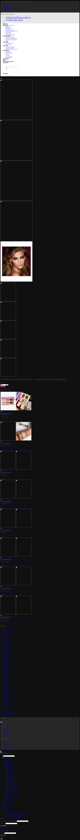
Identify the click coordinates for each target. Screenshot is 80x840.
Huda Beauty (6, 641)
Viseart (5, 658)
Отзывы (5, 6)
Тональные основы (8, 712)
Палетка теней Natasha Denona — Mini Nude (12, 448)
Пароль (2, 823)
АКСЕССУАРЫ (6, 662)
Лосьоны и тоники (8, 688)
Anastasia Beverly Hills (11, 31)
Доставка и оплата (8, 61)
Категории (6, 766)
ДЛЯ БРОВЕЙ (6, 36)
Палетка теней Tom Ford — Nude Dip (10, 535)
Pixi (4, 651)
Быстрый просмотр (5, 413)
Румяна (8, 55)
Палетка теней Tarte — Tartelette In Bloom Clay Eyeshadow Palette (17, 623)
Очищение (6, 695)
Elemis (7, 26)
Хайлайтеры (9, 57)
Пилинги (5, 701)
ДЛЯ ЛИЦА (6, 50)
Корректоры (9, 52)
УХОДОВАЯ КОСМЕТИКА (9, 714)
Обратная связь (7, 746)
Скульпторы (9, 56)
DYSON (5, 637)
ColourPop (8, 28)
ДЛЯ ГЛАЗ (5, 42)
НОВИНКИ (6, 694)
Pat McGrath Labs (10, 34)
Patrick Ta (8, 27)
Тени (7, 40)
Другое (5, 676)
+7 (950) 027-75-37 (14, 19)
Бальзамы (5, 663)
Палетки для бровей (11, 38)
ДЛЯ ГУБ (5, 45)
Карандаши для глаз (8, 681)
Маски (4, 689)
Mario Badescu (7, 646)
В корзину (3, 386)
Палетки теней (9, 43)
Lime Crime (6, 645)
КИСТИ (5, 682)
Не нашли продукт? (8, 8)
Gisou (4, 639)
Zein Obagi (6, 659)
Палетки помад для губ (12, 49)
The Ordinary (6, 656)
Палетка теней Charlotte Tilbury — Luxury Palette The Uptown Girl (17, 564)
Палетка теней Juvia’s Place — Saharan (10, 592)
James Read (6, 642)
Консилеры (6, 683)
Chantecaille (6, 633)
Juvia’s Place (9, 33)
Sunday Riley (6, 654)
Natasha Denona (10, 30)
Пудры (7, 54)
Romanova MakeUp (8, 652)
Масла (4, 690)
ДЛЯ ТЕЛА (6, 58)
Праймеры (6, 704)
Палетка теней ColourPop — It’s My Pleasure (12, 477)
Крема (4, 685)
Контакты (5, 62)
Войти (2, 825)
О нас (4, 3)
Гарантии (5, 5)
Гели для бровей (10, 37)
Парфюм (5, 700)
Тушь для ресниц (7, 713)
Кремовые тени (7, 687)
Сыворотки (6, 709)
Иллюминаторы (7, 678)
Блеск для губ (6, 664)
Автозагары (6, 660)
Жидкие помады (10, 46)
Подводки (8, 44)
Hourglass (8, 32)
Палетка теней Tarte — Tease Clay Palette (11, 419)
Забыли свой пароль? (6, 828)
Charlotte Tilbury (10, 25)
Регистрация (3, 835)
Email (2, 833)
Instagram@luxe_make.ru (18, 17)
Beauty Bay (6, 629)
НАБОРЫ (5, 693)
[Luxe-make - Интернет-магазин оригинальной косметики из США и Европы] (7, 14)
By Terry (5, 632)
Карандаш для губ (8, 679)
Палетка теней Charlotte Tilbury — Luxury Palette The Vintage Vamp (18, 506)
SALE (4, 60)
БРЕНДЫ (5, 24)
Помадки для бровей (11, 39)
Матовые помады (10, 48)
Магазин (5, 7)
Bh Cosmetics (6, 631)
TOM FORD (6, 657)
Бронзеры (8, 51)
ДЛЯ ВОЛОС (6, 670)
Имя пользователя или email (8, 821)
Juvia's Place (6, 644)
